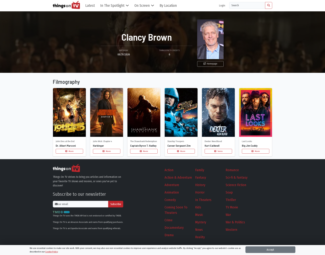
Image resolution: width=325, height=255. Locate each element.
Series (220, 151)
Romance (232, 170)
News (199, 230)
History (200, 185)
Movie (70, 151)
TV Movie (232, 207)
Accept (270, 249)
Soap (229, 192)
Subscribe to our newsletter (79, 194)
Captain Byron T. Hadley (143, 145)
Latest (90, 5)
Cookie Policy (51, 251)
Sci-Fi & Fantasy (236, 177)
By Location (168, 5)
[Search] (268, 5)
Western (231, 230)
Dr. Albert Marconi (66, 145)
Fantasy (200, 177)
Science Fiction (236, 185)
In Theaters (203, 200)
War (228, 215)
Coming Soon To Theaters (176, 210)
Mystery (200, 222)
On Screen (142, 5)
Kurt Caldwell (212, 145)
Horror (199, 192)
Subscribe (115, 204)
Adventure (172, 185)
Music (199, 215)
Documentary (174, 228)
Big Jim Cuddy (249, 145)
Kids (198, 207)
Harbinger (98, 145)
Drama (169, 235)
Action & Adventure (178, 177)
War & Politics (235, 222)
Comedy (170, 200)
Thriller (231, 200)
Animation (172, 192)
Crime (168, 220)
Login (222, 5)
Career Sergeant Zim (179, 145)
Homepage (212, 63)
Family (199, 170)
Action (169, 170)
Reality (200, 237)
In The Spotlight (112, 5)
